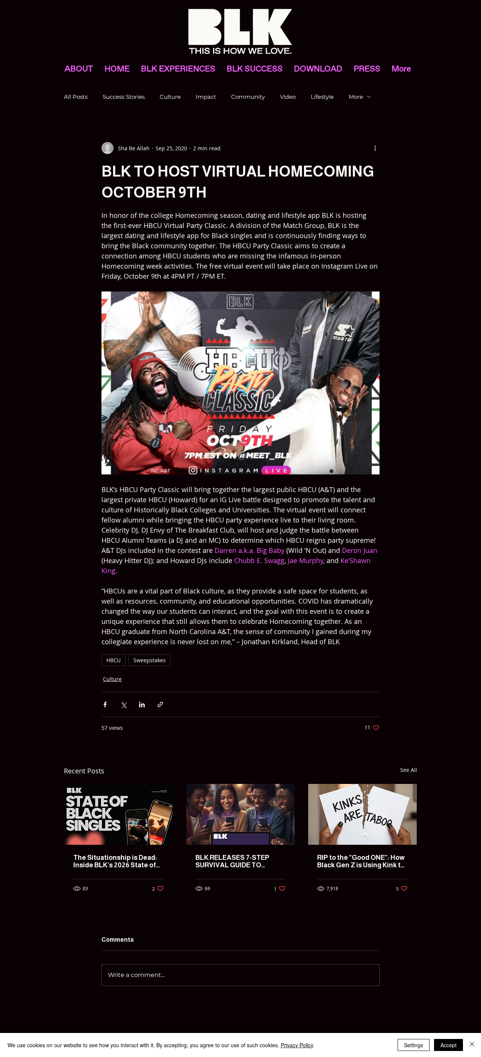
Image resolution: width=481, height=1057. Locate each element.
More (356, 96)
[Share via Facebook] (105, 704)
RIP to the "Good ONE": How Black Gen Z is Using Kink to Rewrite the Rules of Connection (361, 861)
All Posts (76, 96)
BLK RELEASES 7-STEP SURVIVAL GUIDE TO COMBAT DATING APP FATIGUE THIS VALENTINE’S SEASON (232, 861)
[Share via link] (160, 704)
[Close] (471, 1045)
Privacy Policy (297, 1045)
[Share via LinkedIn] (141, 704)
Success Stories (124, 96)
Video (288, 96)
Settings (413, 1045)
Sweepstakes (149, 660)
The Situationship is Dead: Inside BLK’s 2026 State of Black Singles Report (115, 861)
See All (408, 769)
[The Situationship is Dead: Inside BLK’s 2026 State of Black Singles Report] (118, 814)
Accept (448, 1045)
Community (248, 96)
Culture (170, 96)
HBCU (113, 660)
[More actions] (375, 148)
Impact (206, 96)
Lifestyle (322, 96)
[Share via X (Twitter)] (123, 704)
